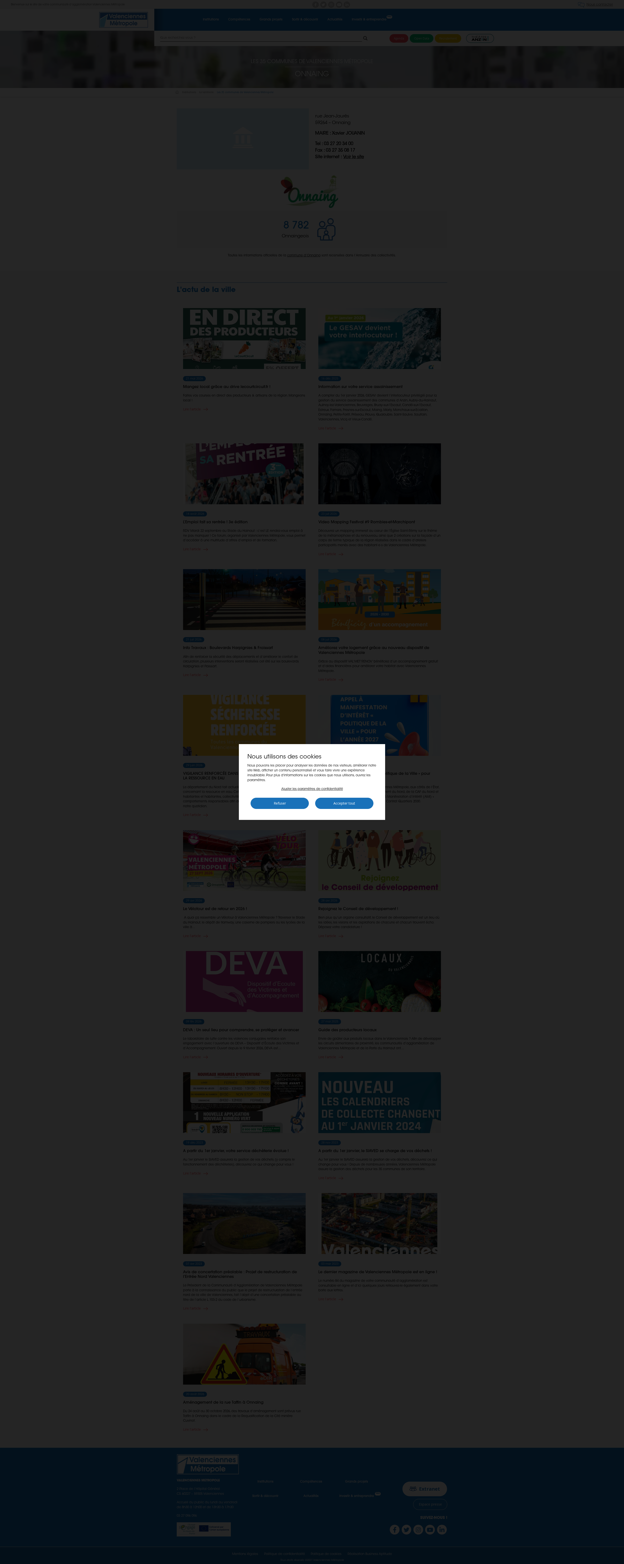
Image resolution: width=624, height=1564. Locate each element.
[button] (312, 789)
